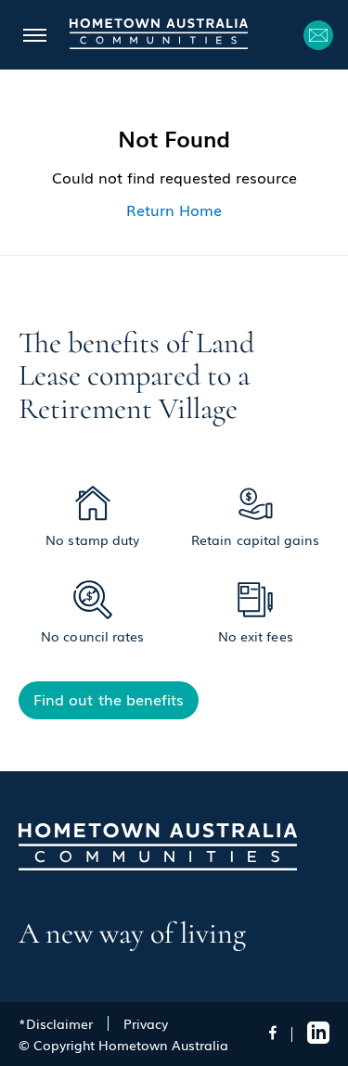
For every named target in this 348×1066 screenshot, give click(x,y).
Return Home (174, 209)
